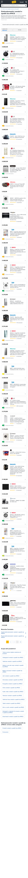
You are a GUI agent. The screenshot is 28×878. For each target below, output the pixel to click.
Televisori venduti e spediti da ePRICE (12, 695)
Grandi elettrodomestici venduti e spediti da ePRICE (12, 632)
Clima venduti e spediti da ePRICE (11, 687)
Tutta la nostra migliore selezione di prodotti (10, 8)
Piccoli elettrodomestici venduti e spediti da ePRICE (12, 636)
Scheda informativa (9, 43)
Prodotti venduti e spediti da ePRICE (12, 728)
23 (20, 642)
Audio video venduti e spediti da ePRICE (13, 691)
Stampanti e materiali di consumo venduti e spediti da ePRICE (13, 712)
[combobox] (14, 5)
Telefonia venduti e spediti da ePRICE (12, 661)
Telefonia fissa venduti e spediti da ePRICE (14, 699)
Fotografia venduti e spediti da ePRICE (12, 683)
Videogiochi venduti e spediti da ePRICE (13, 657)
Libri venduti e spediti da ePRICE (11, 676)
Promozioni (5, 732)
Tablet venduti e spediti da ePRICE (11, 703)
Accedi (21, 2)
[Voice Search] (25, 5)
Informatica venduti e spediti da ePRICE (13, 679)
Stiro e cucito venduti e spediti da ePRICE (13, 707)
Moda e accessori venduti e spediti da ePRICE (12, 671)
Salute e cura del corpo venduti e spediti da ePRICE (13, 666)
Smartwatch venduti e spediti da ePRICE (13, 716)
